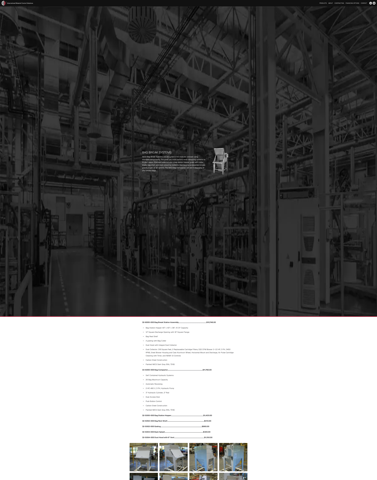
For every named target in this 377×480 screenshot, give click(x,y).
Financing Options (352, 3)
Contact (364, 3)
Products (323, 3)
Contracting (339, 3)
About (330, 3)
